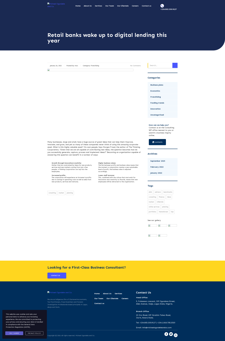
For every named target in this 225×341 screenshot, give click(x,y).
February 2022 (156, 167)
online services (154, 207)
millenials (160, 202)
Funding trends (157, 103)
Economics (155, 91)
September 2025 (157, 161)
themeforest (163, 212)
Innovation (155, 109)
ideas (169, 197)
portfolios (152, 212)
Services (98, 6)
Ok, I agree (14, 333)
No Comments (135, 66)
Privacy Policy (34, 333)
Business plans (156, 85)
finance (161, 197)
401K (150, 192)
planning (70, 193)
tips (172, 212)
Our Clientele (123, 6)
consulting (52, 193)
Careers (135, 6)
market (61, 193)
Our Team (109, 6)
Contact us (146, 6)
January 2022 (156, 173)
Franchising (155, 97)
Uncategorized (157, 115)
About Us (88, 6)
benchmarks (168, 192)
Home (78, 6)
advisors (158, 192)
